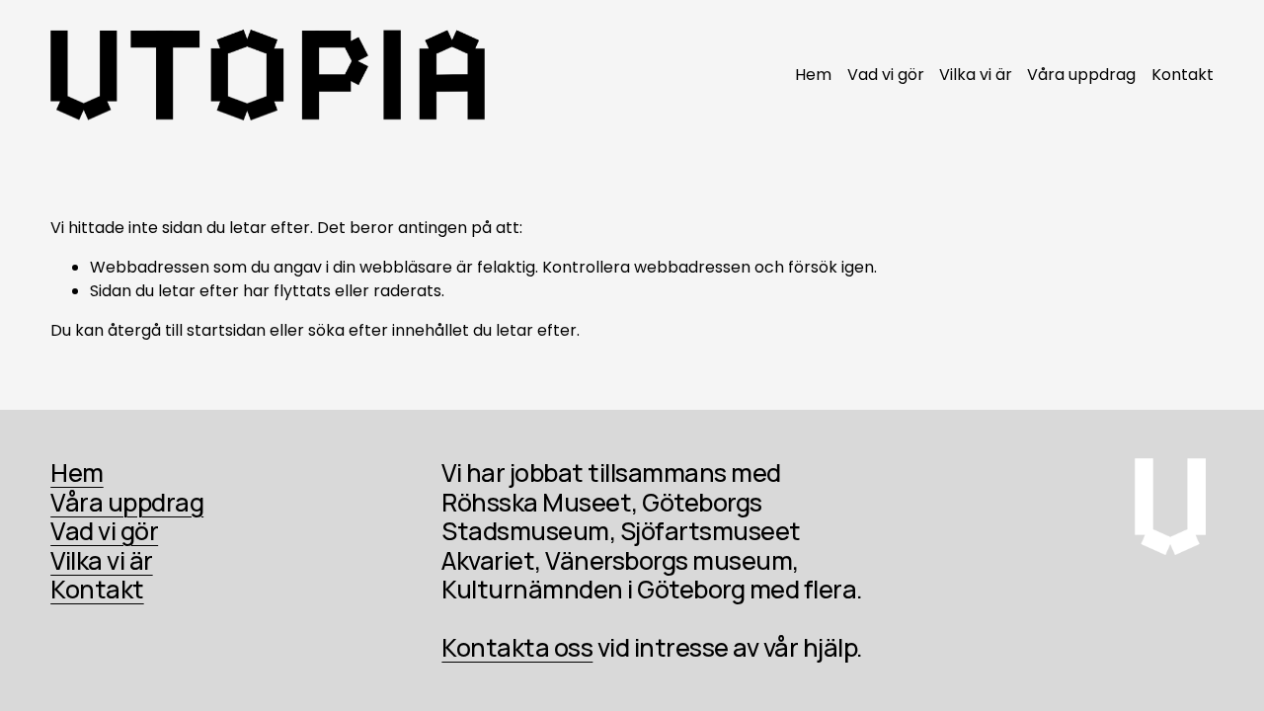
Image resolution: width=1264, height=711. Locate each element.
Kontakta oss (516, 648)
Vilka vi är (975, 74)
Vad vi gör (885, 74)
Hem (813, 74)
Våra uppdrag (1081, 74)
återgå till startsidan (187, 330)
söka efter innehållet (388, 330)
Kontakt (1182, 74)
